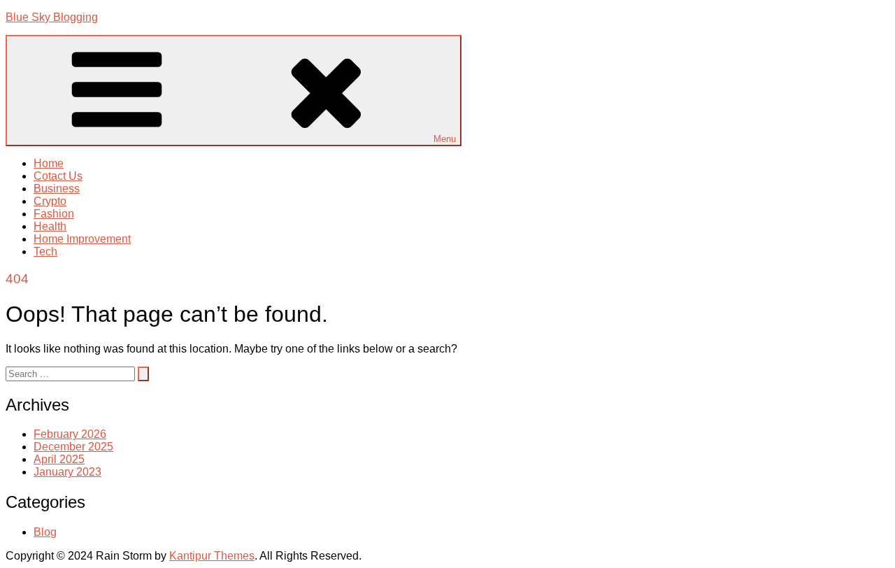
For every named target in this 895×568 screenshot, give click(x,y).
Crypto (50, 201)
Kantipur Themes (212, 556)
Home (49, 163)
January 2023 (67, 472)
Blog (45, 532)
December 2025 (73, 447)
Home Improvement (82, 239)
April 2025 (59, 459)
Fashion (54, 214)
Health (50, 226)
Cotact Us (58, 176)
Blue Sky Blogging (52, 17)
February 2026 (70, 434)
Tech (45, 251)
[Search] (143, 374)
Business (57, 188)
